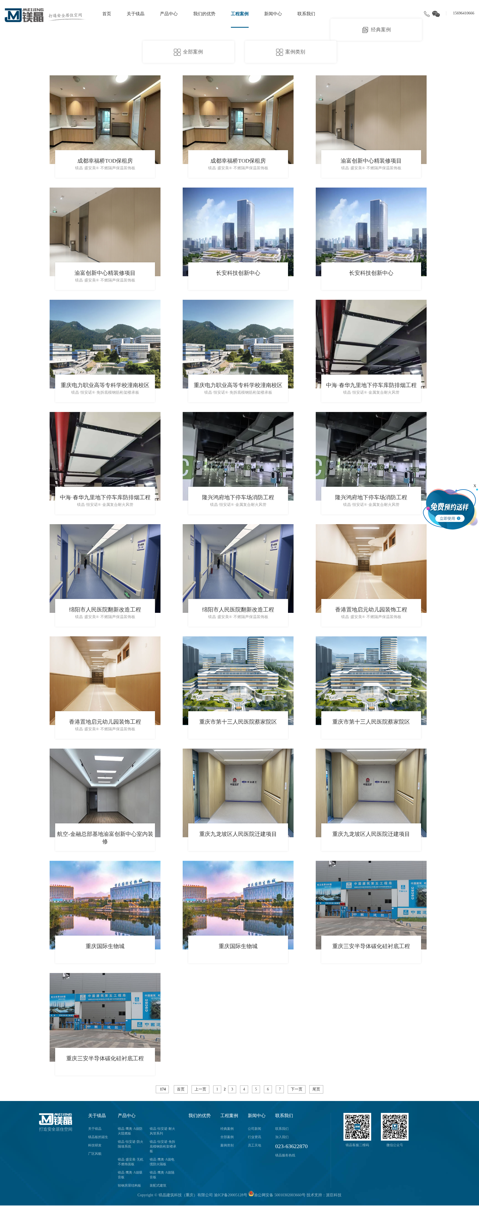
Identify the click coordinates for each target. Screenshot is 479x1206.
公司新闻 (254, 1129)
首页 (106, 13)
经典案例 (381, 29)
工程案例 (240, 13)
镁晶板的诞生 (98, 1137)
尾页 (316, 1089)
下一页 (296, 1089)
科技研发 (94, 1145)
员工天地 (254, 1145)
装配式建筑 (158, 1185)
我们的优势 (204, 13)
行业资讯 (254, 1137)
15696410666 (463, 13)
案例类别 (227, 1145)
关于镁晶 (135, 13)
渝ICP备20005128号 (230, 1195)
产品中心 (169, 13)
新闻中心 (273, 13)
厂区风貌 (94, 1154)
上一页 (200, 1089)
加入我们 (282, 1137)
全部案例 (193, 52)
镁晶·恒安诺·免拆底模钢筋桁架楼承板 (163, 1146)
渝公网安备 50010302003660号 (279, 1195)
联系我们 (306, 13)
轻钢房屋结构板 (129, 1185)
